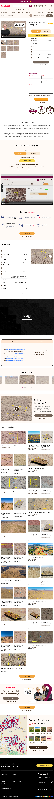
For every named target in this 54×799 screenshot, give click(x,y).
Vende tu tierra (4, 12)
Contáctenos (50, 9)
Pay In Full (46, 31)
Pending (41, 62)
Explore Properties (27, 707)
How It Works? (43, 9)
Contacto (3, 786)
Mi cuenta (15, 776)
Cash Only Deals (12, 9)
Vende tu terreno (4, 774)
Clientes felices (21, 12)
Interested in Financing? (27, 9)
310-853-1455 (41, 102)
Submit (40, 99)
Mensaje (30, 84)
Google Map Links (14, 341)
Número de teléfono (33, 80)
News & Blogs (40, 12)
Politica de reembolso (17, 779)
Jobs (9, 12)
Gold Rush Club (19, 9)
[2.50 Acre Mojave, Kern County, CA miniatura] (3, 42)
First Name (31, 75)
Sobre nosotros (28, 12)
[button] (50, 256)
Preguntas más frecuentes (6, 788)
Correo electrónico (45, 80)
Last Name (43, 75)
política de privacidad (17, 781)
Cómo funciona (4, 776)
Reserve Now (27, 233)
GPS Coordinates (39, 341)
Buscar (14, 774)
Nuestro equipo (4, 779)
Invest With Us (14, 12)
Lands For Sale (4, 9)
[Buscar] (30, 6)
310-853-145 (39, 7)
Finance (36, 31)
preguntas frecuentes (49, 12)
